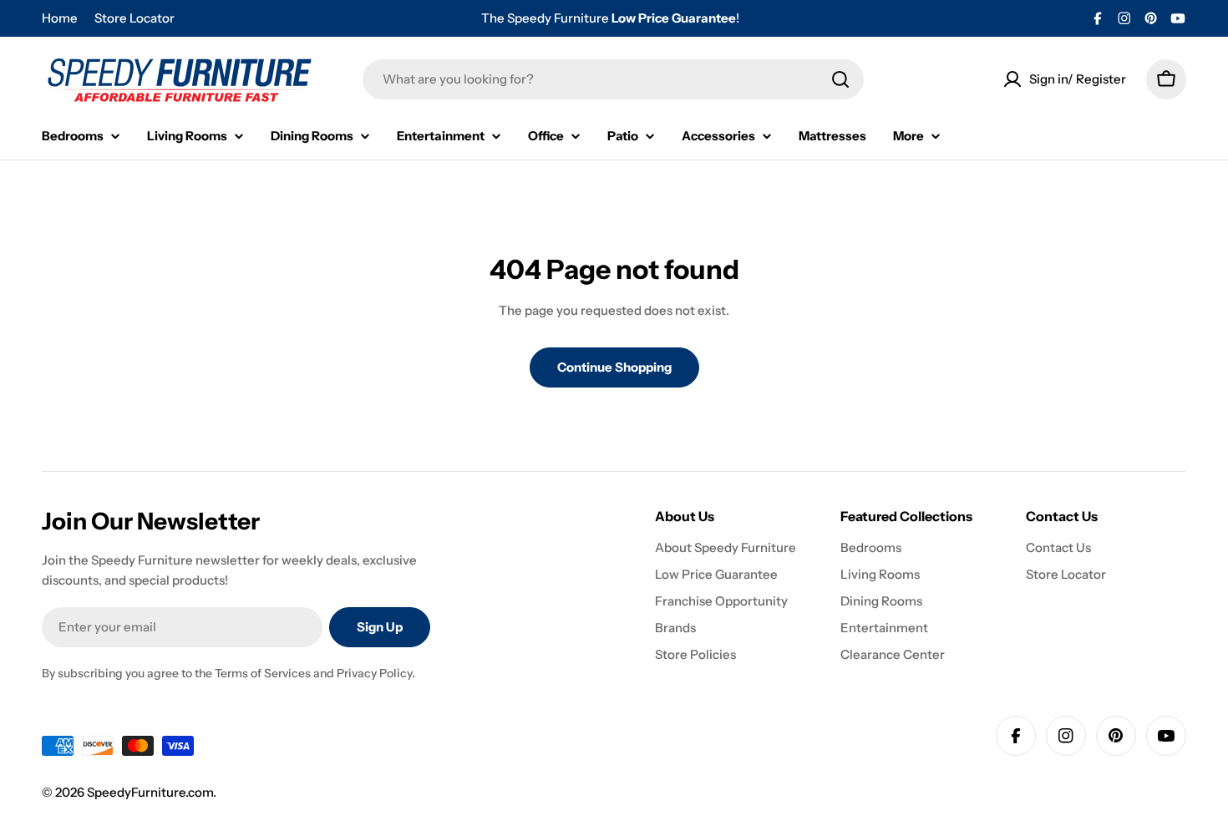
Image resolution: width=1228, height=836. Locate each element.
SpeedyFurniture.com (150, 792)
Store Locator (134, 18)
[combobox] (613, 79)
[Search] (840, 79)
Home (60, 18)
